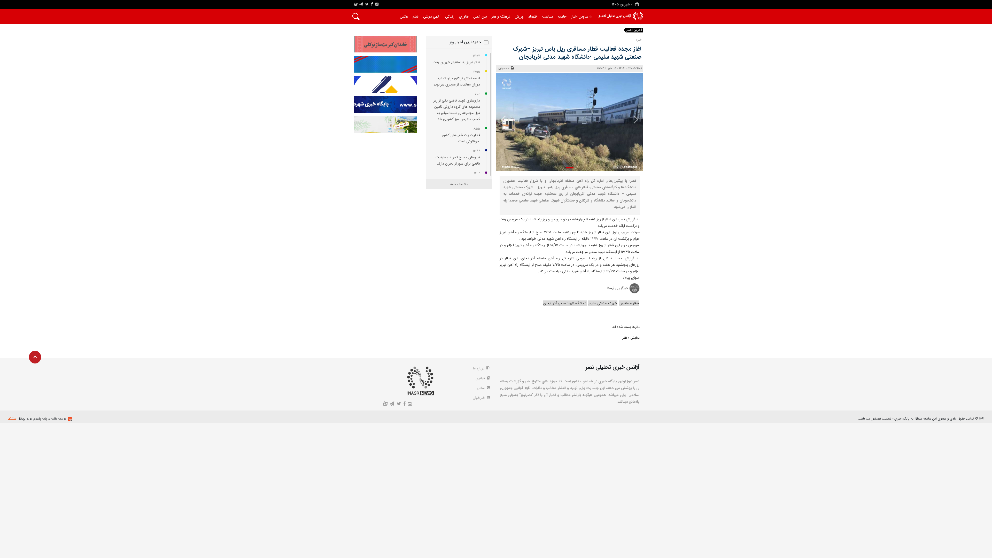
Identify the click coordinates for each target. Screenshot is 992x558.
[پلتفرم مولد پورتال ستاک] (69, 419)
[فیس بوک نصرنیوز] (372, 4)
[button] (569, 168)
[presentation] (632, 119)
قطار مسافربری (629, 303)
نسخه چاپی (504, 69)
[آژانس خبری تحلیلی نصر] (620, 16)
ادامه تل (612, 30)
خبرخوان (479, 398)
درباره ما (479, 368)
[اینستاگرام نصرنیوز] (377, 4)
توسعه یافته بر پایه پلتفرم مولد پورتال (42, 418)
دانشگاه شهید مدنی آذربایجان (565, 303)
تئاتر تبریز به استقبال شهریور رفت (456, 62)
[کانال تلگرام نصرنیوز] (361, 4)
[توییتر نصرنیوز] (367, 4)
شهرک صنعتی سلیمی (602, 303)
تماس (481, 388)
